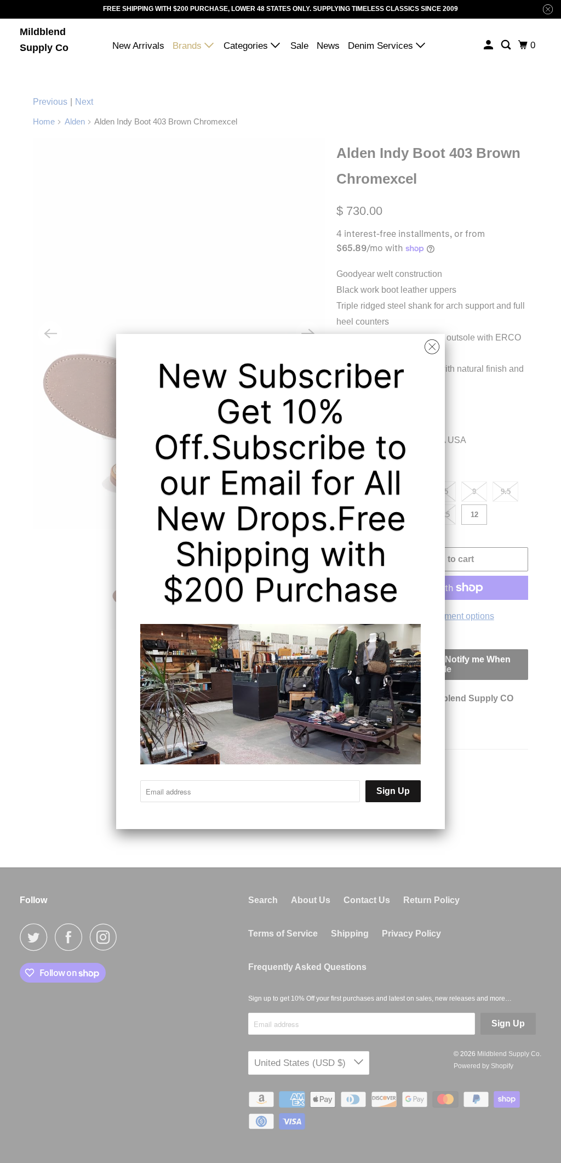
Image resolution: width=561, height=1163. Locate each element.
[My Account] (489, 45)
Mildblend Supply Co (44, 39)
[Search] (506, 45)
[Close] (432, 347)
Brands (188, 46)
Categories (247, 46)
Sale (299, 46)
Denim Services (382, 46)
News (328, 46)
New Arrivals (138, 46)
